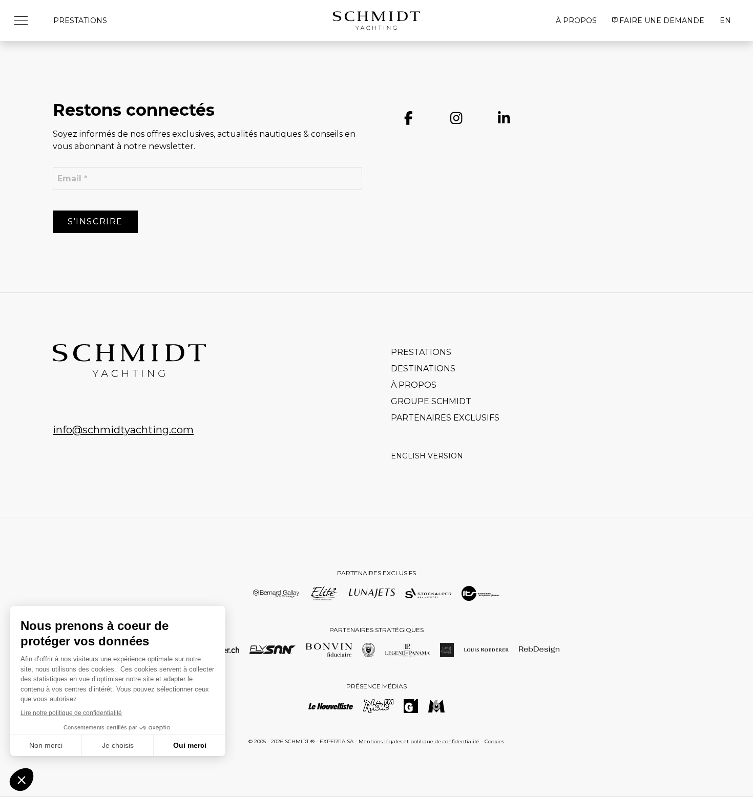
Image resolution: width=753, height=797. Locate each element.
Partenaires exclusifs (445, 418)
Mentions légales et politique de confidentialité (419, 741)
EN (725, 20)
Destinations (423, 368)
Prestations (80, 20)
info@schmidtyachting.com (123, 430)
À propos (576, 20)
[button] (25, 20)
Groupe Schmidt (431, 401)
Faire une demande (661, 20)
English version (427, 455)
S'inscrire (95, 221)
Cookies (494, 741)
